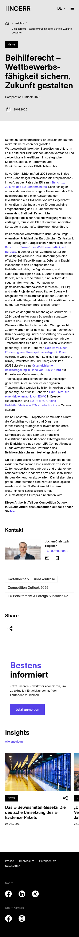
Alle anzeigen (14, 741)
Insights (19, 23)
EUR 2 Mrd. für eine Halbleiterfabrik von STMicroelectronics (31, 403)
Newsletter (12, 866)
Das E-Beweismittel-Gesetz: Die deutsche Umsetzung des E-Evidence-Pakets (35, 812)
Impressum (26, 861)
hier (12, 511)
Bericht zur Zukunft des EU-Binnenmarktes (36, 185)
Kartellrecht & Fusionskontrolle (31, 579)
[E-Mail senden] (47, 558)
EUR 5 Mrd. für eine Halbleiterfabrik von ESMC (37, 394)
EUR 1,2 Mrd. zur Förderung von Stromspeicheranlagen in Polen (36, 350)
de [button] (59, 8)
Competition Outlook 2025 (28, 587)
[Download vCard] (57, 558)
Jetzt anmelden (27, 709)
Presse (9, 861)
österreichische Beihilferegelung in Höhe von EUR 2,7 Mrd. (33, 368)
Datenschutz (47, 861)
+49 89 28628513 (56, 551)
